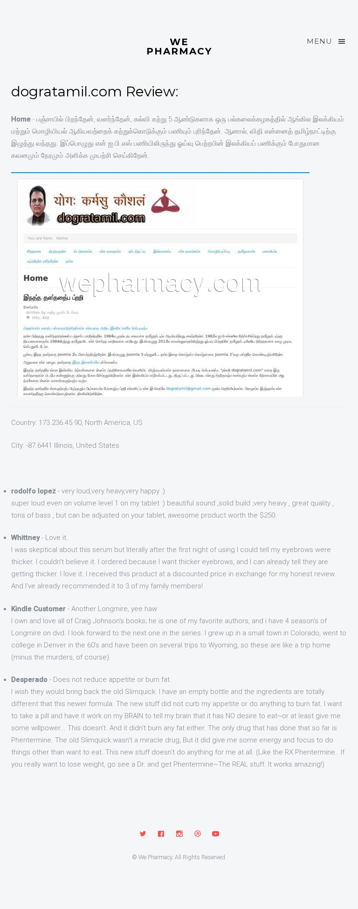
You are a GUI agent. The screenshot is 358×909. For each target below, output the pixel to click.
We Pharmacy (179, 46)
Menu (319, 41)
